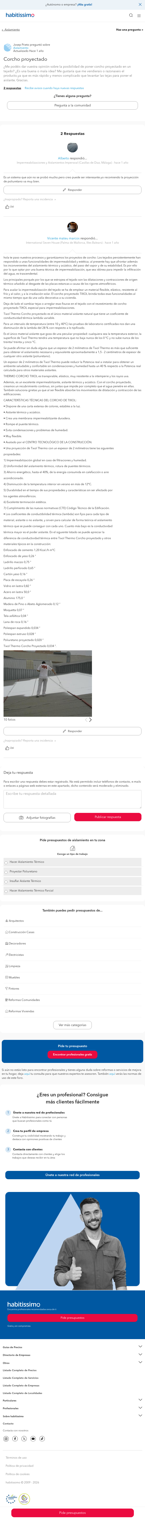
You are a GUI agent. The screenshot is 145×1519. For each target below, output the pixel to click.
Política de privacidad (19, 1466)
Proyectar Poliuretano (23, 871)
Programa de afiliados (15, 1428)
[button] (72, 1347)
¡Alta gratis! (84, 4)
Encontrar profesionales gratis (72, 1054)
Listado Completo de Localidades (22, 1393)
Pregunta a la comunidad (72, 105)
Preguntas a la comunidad (17, 1371)
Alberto (63, 158)
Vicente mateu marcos (63, 238)
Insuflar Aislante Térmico (25, 881)
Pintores (7, 1380)
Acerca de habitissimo (15, 1420)
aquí (27, 1074)
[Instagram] (6, 1439)
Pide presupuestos (72, 1513)
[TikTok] (42, 1439)
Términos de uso (16, 1457)
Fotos (6, 1374)
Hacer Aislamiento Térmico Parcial (31, 890)
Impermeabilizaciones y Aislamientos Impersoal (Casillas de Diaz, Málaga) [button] (65, 162)
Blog (5, 1367)
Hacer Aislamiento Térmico (27, 862)
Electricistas (9, 1384)
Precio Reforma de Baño (16, 1351)
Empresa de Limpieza (15, 1363)
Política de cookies (18, 1474)
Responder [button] (74, 190)
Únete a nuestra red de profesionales (72, 1175)
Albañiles (8, 1388)
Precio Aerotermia (13, 1355)
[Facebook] (15, 1439)
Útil (12, 207)
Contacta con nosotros (15, 1430)
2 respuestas (12, 88)
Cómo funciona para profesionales (22, 1413)
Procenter (8, 1378)
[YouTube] (33, 1439)
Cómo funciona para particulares (21, 1405)
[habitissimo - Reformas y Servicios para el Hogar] (16, 16)
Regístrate (8, 1408)
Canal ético (9, 1424)
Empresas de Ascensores (17, 1359)
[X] (24, 1439)
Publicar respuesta (108, 817)
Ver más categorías (72, 1025)
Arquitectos (9, 1391)
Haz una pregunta (128, 30)
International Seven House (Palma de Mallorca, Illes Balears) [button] (64, 243)
